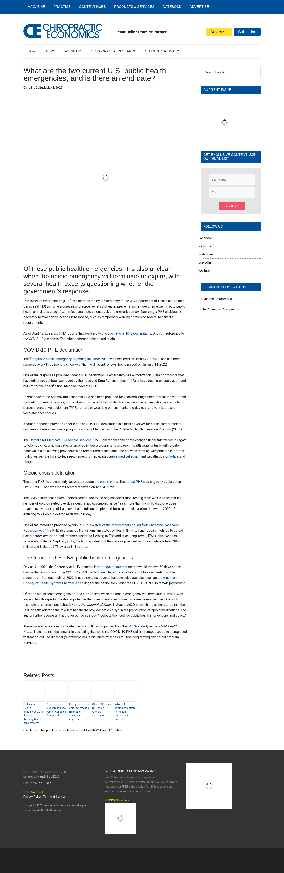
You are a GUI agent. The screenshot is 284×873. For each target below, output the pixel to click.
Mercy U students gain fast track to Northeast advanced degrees (79, 712)
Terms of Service (54, 796)
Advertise (219, 32)
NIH (84, 541)
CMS (33, 498)
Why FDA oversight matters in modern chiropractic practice (125, 712)
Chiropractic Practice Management (62, 730)
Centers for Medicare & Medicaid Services (61, 440)
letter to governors (107, 567)
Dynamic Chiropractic (216, 299)
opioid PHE (134, 482)
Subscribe (247, 32)
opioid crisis (109, 482)
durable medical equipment (126, 456)
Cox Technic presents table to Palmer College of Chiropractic (56, 710)
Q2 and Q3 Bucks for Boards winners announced (102, 710)
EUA (87, 397)
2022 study (140, 626)
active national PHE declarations (127, 333)
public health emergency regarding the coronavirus (72, 359)
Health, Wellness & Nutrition (104, 730)
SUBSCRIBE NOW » (117, 800)
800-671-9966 (42, 783)
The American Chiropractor (220, 309)
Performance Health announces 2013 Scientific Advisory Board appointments (33, 713)
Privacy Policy (32, 796)
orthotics (171, 456)
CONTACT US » (33, 792)
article (48, 605)
